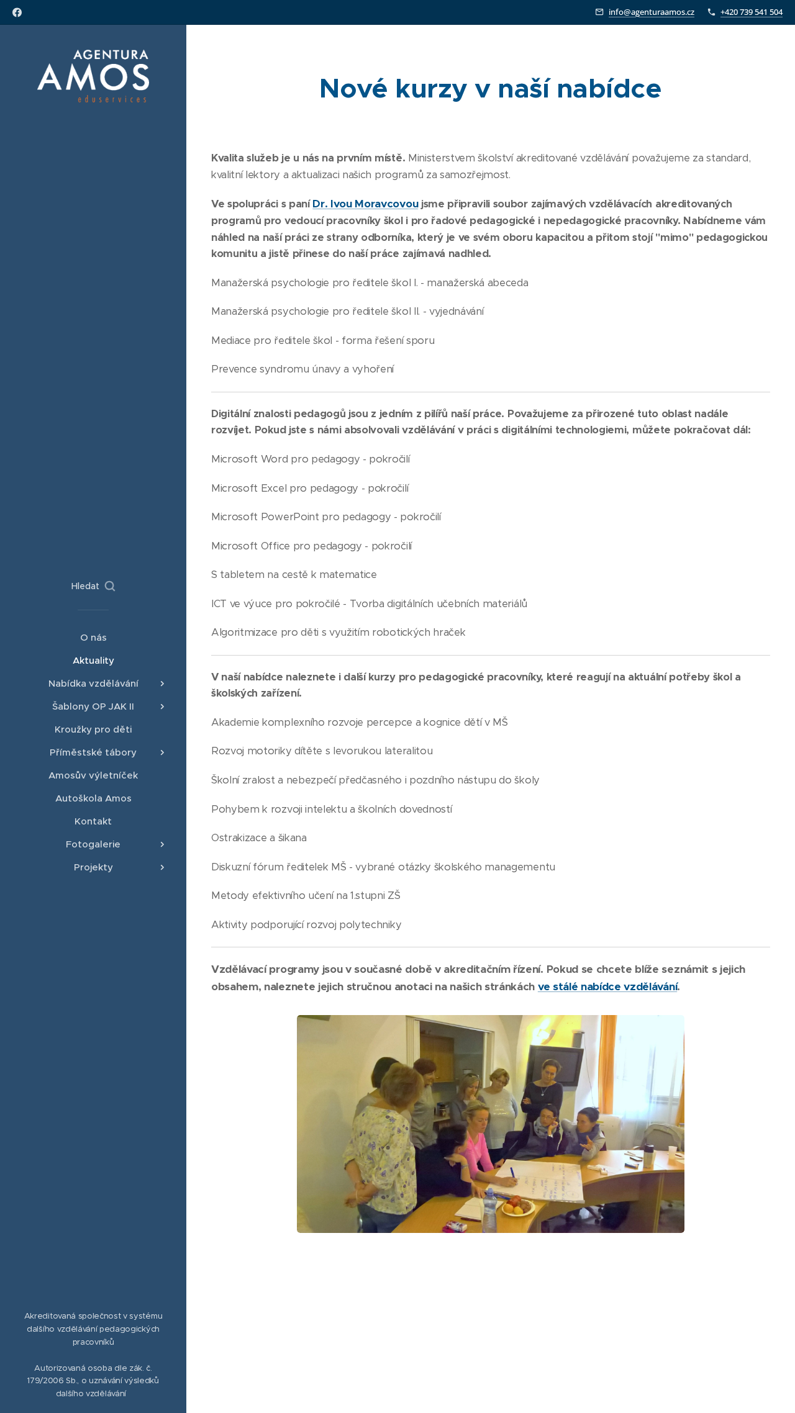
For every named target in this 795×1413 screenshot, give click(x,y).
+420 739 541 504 (751, 11)
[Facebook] (17, 12)
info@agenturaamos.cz (651, 11)
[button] (93, 586)
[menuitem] (93, 637)
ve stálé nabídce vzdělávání (607, 986)
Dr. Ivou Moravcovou (365, 203)
